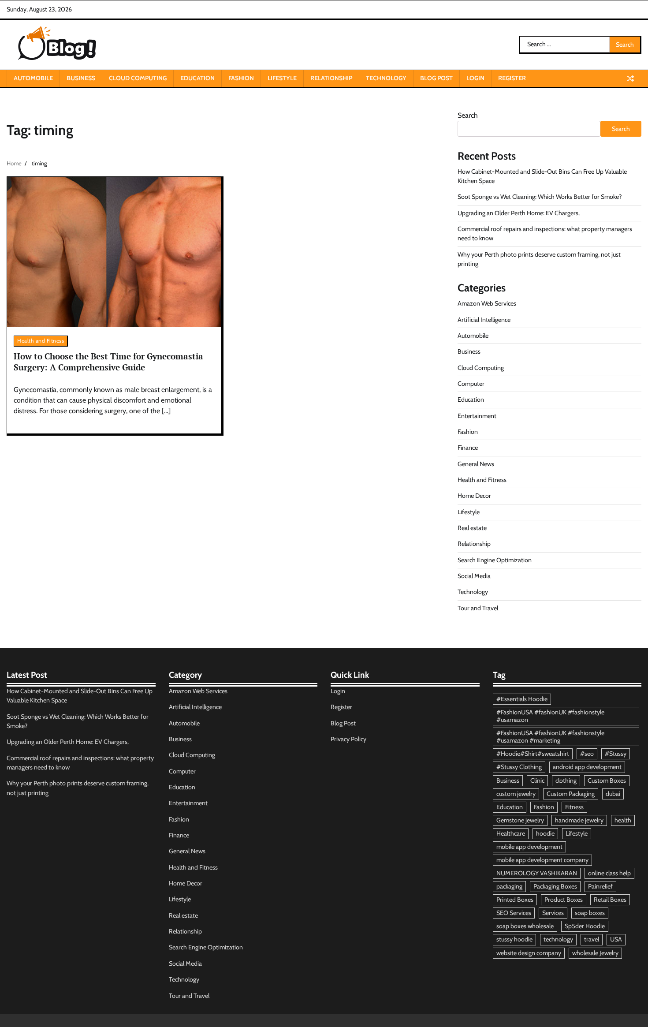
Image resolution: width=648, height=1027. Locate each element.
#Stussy (615, 754)
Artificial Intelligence (484, 320)
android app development (587, 767)
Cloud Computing (138, 78)
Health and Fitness (40, 340)
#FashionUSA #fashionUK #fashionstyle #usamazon (550, 716)
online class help (609, 873)
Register (512, 78)
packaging (509, 886)
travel (591, 939)
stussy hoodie (514, 939)
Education (197, 78)
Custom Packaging (571, 794)
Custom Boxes (607, 780)
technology (558, 939)
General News (476, 464)
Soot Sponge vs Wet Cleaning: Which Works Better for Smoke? (540, 197)
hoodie (545, 833)
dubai (613, 794)
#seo (587, 754)
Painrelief (600, 886)
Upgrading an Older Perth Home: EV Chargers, (519, 213)
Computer (471, 384)
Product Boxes (563, 900)
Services (553, 913)
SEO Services (513, 913)
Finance (468, 448)
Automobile (33, 78)
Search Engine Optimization (495, 560)
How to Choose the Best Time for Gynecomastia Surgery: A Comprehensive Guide (108, 362)
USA (616, 939)
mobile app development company (542, 860)
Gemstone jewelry (520, 820)
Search (468, 115)
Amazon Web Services (487, 303)
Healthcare (510, 833)
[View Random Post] (630, 78)
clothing (566, 780)
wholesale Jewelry (595, 953)
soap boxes (590, 913)
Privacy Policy (348, 739)
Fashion (241, 78)
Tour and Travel (478, 608)
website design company (528, 953)
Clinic (537, 780)
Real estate (472, 528)
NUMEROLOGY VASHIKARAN (536, 873)
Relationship (331, 78)
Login (475, 78)
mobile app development (529, 847)
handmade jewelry (579, 820)
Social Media (474, 576)
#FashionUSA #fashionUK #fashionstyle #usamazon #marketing (550, 736)
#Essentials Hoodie (521, 699)
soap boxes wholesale (525, 926)
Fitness (574, 807)
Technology (386, 78)
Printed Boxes (514, 900)
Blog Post (436, 78)
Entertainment (477, 416)
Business (81, 78)
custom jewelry (516, 794)
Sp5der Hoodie (585, 926)
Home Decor (474, 496)
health (622, 820)
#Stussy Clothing (519, 767)
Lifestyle (282, 78)
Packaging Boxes (555, 886)
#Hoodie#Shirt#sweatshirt (532, 754)
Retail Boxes (610, 900)
